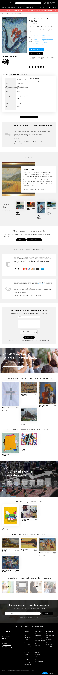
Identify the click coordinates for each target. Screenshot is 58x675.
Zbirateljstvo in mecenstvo (28, 643)
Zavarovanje (44, 272)
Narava (34, 37)
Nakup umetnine (17, 272)
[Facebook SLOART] (3, 639)
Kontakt (26, 654)
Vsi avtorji (43, 189)
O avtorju (25, 189)
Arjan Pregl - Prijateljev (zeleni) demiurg (29, 439)
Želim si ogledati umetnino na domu (21, 141)
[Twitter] (32, 67)
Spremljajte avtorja (34, 189)
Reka (37, 43)
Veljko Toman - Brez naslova (20, 205)
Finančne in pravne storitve (40, 641)
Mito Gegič (38, 659)
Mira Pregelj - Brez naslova (47, 393)
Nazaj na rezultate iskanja (29, 117)
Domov (3, 13)
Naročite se (48, 613)
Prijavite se (21, 239)
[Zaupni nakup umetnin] (36, 587)
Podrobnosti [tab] (5, 74)
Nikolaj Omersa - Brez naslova (29, 387)
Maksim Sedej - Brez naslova (47, 544)
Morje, (34, 41)
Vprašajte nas (29, 337)
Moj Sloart (45, 7)
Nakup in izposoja (15, 7)
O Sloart (32, 7)
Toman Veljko (36, 35)
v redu (45, 673)
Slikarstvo (35, 39)
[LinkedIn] (35, 67)
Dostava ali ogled (35, 272)
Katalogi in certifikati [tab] (14, 74)
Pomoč (26, 661)
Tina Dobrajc (38, 657)
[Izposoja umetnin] (22, 587)
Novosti (48, 633)
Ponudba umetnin (6, 7)
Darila (47, 637)
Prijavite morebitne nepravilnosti (21, 295)
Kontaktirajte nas (18, 143)
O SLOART (26, 652)
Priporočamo (49, 642)
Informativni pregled (38, 636)
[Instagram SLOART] (6, 639)
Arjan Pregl (38, 656)
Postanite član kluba (34, 239)
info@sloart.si (40, 283)
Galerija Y (7, 646)
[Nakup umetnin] (8, 587)
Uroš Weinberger (39, 661)
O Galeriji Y (38, 652)
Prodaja (22, 7)
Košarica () (53, 7)
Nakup (26, 633)
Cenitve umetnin (39, 638)
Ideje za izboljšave (28, 656)
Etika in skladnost (28, 662)
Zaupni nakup (27, 637)
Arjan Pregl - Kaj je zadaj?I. (10, 443)
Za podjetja (49, 646)
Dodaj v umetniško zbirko (45, 62)
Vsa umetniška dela (6, 210)
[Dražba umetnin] (50, 587)
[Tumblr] (44, 67)
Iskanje (8, 13)
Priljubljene (49, 639)
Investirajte (49, 644)
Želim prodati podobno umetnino (47, 43)
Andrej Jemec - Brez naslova (10, 562)
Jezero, (37, 41)
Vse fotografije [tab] (23, 74)
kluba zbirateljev (40, 135)
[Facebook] (29, 67)
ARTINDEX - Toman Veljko (46, 36)
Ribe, (34, 43)
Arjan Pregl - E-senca (10, 515)
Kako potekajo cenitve (36, 295)
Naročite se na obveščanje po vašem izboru (29, 617)
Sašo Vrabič (38, 654)
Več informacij (52, 673)
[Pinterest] (41, 67)
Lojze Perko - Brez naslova (10, 543)
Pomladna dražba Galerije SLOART (13, 367)
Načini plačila (26, 272)
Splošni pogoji (27, 664)
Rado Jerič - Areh (29, 414)
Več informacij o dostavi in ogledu (39, 141)
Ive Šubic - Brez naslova (29, 543)
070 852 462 (22, 285)
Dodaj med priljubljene (34, 62)
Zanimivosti (49, 641)
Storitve (27, 7)
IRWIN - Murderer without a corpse (10, 394)
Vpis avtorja (38, 645)
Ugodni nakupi (50, 635)
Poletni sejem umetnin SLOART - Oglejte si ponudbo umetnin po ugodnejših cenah (29, 10)
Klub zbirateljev (28, 646)
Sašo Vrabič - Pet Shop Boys (29, 511)
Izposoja (26, 635)
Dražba (26, 639)
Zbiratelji (39, 7)
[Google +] (38, 67)
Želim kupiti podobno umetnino (47, 40)
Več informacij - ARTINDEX (11, 490)
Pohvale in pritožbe (27, 658)
